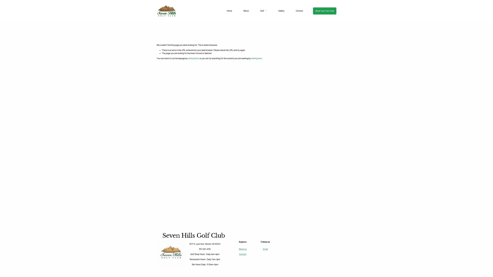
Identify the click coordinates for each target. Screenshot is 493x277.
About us (243, 249)
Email (265, 249)
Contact (299, 11)
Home (229, 11)
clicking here (193, 58)
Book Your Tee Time (324, 11)
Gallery (281, 11)
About (246, 11)
